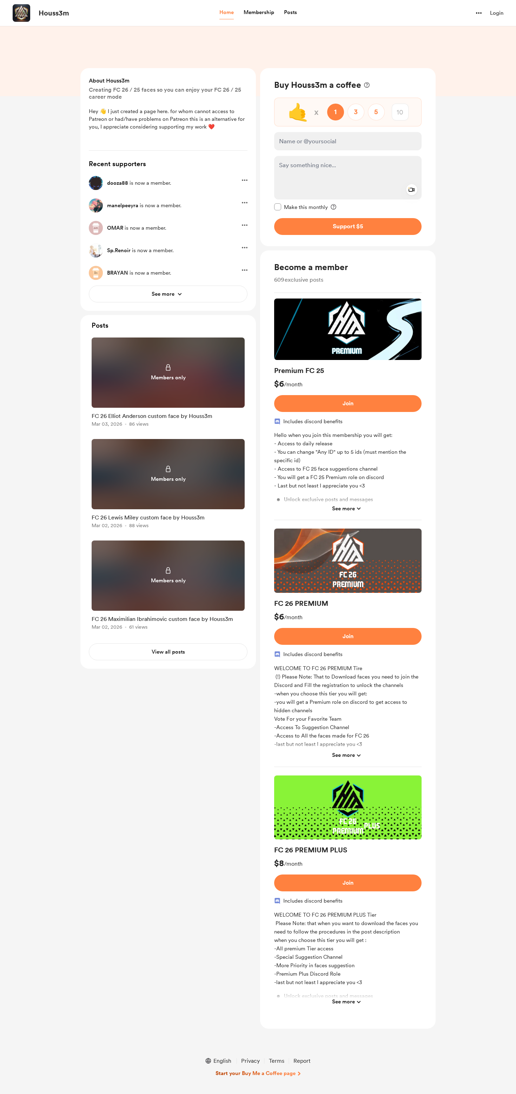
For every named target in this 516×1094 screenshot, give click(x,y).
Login (496, 13)
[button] (226, 12)
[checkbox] (301, 206)
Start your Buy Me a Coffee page (256, 1073)
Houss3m (54, 13)
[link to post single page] (168, 383)
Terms (276, 1060)
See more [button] (343, 508)
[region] (348, 157)
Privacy (250, 1060)
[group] (348, 409)
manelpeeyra (122, 205)
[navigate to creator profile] (21, 13)
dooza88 (117, 183)
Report (301, 1060)
